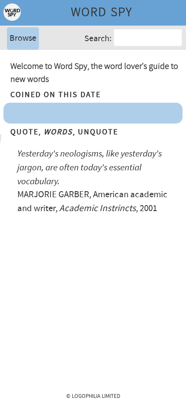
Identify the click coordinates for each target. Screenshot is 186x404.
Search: (98, 39)
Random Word (35, 84)
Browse (23, 38)
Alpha (19, 58)
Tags (17, 71)
